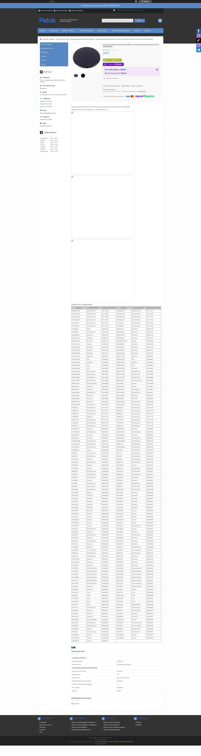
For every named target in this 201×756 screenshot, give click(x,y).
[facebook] (72, 648)
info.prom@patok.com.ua (47, 113)
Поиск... (139, 20)
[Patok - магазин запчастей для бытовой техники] (47, 20)
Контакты (147, 30)
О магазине (54, 30)
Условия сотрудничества (121, 30)
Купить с (111, 64)
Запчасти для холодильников (81, 729)
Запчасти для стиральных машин (114, 727)
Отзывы (137, 30)
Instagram (139, 725)
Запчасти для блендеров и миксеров (83, 722)
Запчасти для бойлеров (79, 727)
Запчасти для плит (62, 39)
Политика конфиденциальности (123, 741)
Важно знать (102, 30)
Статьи (43, 64)
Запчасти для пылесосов (111, 722)
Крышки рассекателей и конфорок (82, 39)
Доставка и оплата (47, 48)
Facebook (139, 722)
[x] (74, 648)
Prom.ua (109, 738)
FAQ (40, 732)
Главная (42, 30)
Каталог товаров (68, 30)
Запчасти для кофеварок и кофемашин (84, 725)
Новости (44, 60)
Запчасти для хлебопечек (111, 729)
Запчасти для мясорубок (111, 725)
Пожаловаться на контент (105, 741)
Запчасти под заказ (86, 30)
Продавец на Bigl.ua (101, 739)
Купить (114, 60)
